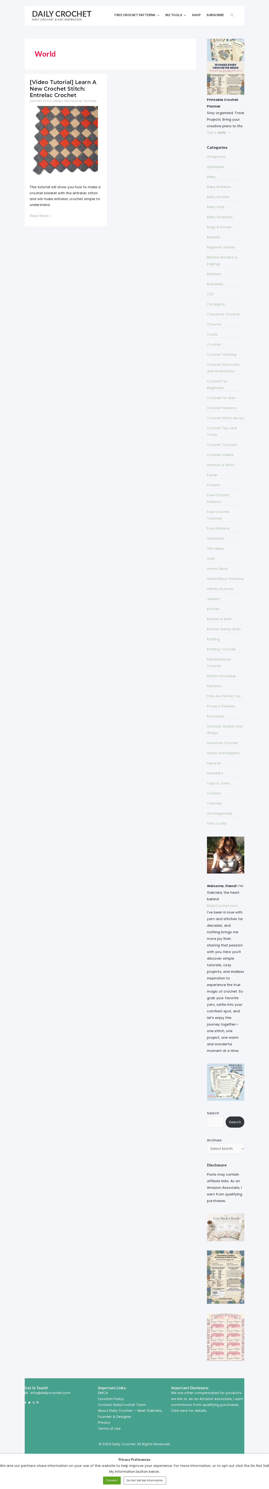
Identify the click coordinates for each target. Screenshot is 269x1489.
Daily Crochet (62, 13)
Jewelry (213, 599)
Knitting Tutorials (221, 649)
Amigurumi (216, 156)
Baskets (214, 237)
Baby (211, 176)
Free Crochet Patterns (135, 15)
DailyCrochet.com (222, 905)
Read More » (40, 216)
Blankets (214, 274)
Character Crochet (223, 314)
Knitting (213, 639)
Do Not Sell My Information (145, 1480)
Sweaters (215, 773)
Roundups (215, 716)
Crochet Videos (220, 455)
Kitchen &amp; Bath (224, 629)
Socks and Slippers (223, 753)
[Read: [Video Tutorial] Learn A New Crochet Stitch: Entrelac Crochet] (61, 142)
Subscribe (215, 15)
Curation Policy (111, 1399)
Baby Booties (218, 197)
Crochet (214, 344)
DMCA (103, 1393)
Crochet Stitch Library (46, 101)
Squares (214, 763)
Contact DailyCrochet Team (122, 1404)
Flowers (213, 485)
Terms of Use (109, 1428)
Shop (196, 15)
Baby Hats (216, 207)
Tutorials (214, 803)
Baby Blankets (219, 187)
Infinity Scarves (220, 589)
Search (213, 1113)
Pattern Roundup (221, 676)
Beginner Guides (221, 247)
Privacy (104, 1422)
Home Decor (217, 568)
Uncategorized (219, 813)
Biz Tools (173, 15)
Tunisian (214, 793)
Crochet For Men (221, 398)
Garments (215, 538)
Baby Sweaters (220, 217)
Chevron (214, 324)
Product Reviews (221, 706)
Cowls (212, 334)
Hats (211, 558)
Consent (112, 1480)
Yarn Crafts (217, 823)
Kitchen (213, 609)
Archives (214, 1140)
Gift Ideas (215, 548)
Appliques (215, 166)
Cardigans (216, 304)
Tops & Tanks (218, 783)
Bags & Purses (219, 227)
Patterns (214, 686)
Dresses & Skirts (220, 465)
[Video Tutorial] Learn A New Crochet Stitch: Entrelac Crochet (63, 88)
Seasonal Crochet (222, 743)
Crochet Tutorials (222, 444)
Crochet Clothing (221, 354)
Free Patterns (218, 528)
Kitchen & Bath (219, 619)
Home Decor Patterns (225, 578)
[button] (232, 15)
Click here (179, 1410)
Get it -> (219, 132)
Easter (212, 475)
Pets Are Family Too (224, 696)
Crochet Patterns (221, 408)
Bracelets (215, 284)
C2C (210, 294)
